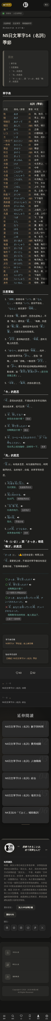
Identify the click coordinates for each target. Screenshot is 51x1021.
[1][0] (30, 240)
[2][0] (30, 152)
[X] (42, 928)
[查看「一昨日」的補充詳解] (11, 140)
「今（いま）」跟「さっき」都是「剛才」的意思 (26, 80)
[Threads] (7, 928)
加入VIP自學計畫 (25, 907)
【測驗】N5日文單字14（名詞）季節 (21, 658)
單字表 (14, 63)
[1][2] (30, 148)
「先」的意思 (16, 75)
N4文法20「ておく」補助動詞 (21, 812)
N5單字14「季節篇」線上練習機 (19, 643)
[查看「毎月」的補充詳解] (9, 248)
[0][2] (30, 198)
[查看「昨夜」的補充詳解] (9, 194)
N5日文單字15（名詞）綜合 (20, 778)
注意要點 (14, 67)
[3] (29, 267)
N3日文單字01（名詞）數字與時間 (24, 726)
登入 (46, 4)
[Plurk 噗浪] (35, 928)
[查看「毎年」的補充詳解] (9, 252)
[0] (29, 168)
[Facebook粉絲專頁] (14, 928)
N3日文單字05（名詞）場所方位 (23, 795)
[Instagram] (21, 928)
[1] (29, 114)
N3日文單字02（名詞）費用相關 (23, 743)
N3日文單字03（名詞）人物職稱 (23, 761)
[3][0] (30, 126)
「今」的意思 (16, 71)
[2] (29, 122)
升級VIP (7, 4)
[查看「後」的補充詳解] (7, 129)
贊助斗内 (10, 914)
